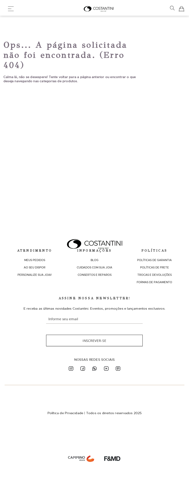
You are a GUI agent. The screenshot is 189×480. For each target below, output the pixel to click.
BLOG (94, 260)
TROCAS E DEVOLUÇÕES (154, 275)
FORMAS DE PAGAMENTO (154, 282)
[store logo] (99, 9)
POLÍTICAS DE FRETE (154, 267)
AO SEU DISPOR (34, 267)
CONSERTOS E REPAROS (95, 275)
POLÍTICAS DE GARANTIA (154, 260)
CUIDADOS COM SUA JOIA (94, 267)
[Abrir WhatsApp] (177, 468)
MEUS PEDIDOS (34, 260)
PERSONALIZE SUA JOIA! (35, 275)
